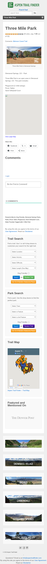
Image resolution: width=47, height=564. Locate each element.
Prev (15, 419)
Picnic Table (13, 219)
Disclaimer (29, 231)
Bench (14, 217)
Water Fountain (10, 222)
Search (16, 277)
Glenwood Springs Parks (32, 217)
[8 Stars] (19, 34)
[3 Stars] (10, 34)
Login (7, 176)
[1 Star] (6, 34)
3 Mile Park (27, 222)
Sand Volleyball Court (32, 219)
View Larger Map (10, 137)
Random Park (28, 326)
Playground (21, 219)
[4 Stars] (12, 34)
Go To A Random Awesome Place (23, 282)
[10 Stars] (23, 34)
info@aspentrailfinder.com (32, 558)
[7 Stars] (17, 34)
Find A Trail (23, 10)
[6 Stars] (15, 34)
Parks (7, 219)
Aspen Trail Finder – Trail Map (18, 390)
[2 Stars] (8, 34)
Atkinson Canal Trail (20, 41)
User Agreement (11, 231)
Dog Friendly (20, 217)
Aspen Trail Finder (12, 552)
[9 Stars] (21, 34)
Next (32, 419)
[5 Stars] (13, 34)
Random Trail (29, 277)
